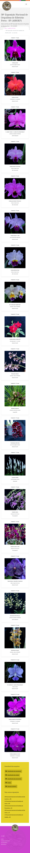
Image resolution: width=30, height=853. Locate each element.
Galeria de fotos (11, 28)
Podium (9, 782)
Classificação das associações (14, 778)
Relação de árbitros (11, 786)
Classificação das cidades (13, 775)
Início (6, 28)
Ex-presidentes (4, 842)
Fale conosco (3, 844)
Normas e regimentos (5, 840)
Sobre (2, 839)
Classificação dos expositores (14, 771)
